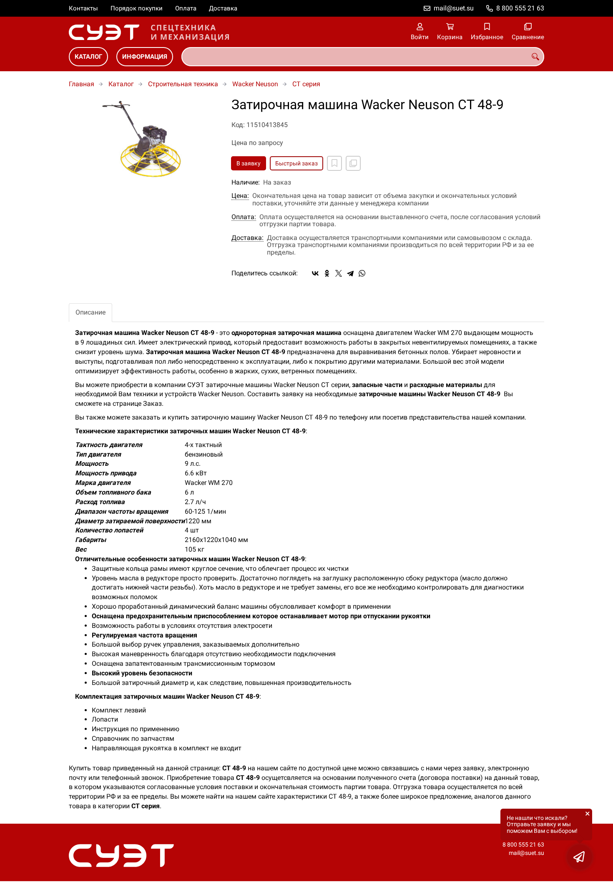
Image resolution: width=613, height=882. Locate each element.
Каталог (88, 56)
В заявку (248, 163)
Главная (81, 84)
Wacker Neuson (255, 84)
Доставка (223, 8)
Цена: (240, 196)
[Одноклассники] (327, 273)
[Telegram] (350, 273)
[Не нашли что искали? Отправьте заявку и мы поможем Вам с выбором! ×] (579, 857)
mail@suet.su (454, 8)
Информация (144, 56)
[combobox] (362, 56)
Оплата (185, 8)
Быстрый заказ (296, 163)
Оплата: (243, 217)
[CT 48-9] (144, 139)
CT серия (306, 84)
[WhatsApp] (362, 273)
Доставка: (247, 238)
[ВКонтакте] (315, 273)
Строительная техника (183, 84)
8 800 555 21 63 (520, 8)
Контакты (83, 8)
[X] (339, 273)
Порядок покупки (137, 8)
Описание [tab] (90, 312)
